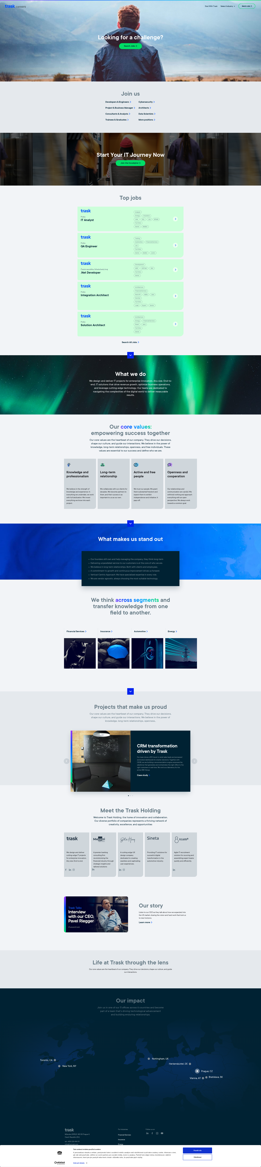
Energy (120, 1144)
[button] (66, 761)
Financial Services (124, 1135)
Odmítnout (197, 1157)
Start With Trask (211, 6)
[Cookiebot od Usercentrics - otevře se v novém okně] (60, 1163)
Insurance (121, 1140)
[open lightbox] (96, 914)
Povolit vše (197, 1150)
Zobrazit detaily (78, 1163)
